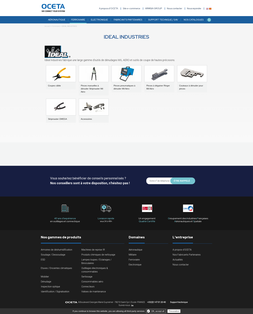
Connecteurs (87, 286)
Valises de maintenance (93, 291)
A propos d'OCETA (182, 249)
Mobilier (45, 276)
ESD (43, 259)
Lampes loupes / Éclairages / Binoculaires (96, 261)
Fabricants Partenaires (128, 19)
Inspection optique (50, 286)
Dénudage (46, 281)
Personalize (174, 311)
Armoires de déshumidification (56, 249)
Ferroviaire (78, 19)
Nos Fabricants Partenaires (187, 254)
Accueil (47, 26)
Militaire (132, 254)
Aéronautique (56, 19)
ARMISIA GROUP (153, 8)
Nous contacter (181, 264)
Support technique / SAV (163, 19)
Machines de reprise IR (93, 249)
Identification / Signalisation (55, 291)
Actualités (178, 259)
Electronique (99, 19)
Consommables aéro (92, 281)
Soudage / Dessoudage (53, 254)
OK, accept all (157, 311)
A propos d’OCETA (108, 8)
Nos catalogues (194, 19)
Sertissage (86, 276)
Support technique (179, 302)
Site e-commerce (131, 8)
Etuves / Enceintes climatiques (56, 268)
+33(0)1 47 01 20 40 (156, 302)
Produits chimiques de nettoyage (98, 254)
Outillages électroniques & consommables (94, 270)
